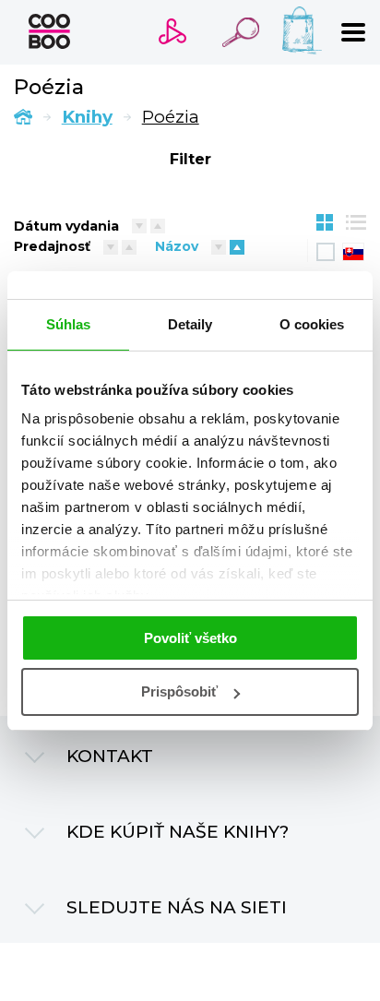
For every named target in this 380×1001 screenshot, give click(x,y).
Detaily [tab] (190, 324)
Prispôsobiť (179, 691)
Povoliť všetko (190, 638)
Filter (190, 159)
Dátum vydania (66, 226)
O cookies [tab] (312, 324)
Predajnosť (52, 246)
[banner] (49, 31)
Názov (176, 246)
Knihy (87, 116)
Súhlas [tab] (68, 324)
